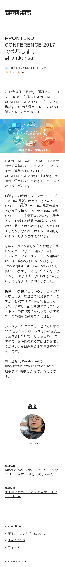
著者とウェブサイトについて (27, 533)
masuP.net (15, 526)
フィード (14, 547)
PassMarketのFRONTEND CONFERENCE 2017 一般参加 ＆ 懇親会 (31, 366)
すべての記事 (16, 540)
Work (25, 72)
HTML (12, 72)
